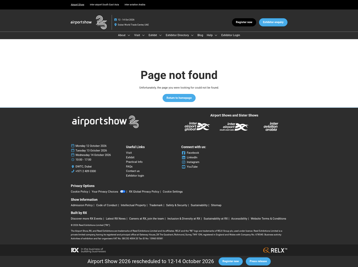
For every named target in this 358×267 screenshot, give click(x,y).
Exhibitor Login (230, 35)
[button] (244, 22)
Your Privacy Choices (105, 191)
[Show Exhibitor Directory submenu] (192, 35)
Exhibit (153, 35)
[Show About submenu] (129, 35)
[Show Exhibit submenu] (160, 35)
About (122, 35)
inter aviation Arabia (135, 4)
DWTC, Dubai (84, 166)
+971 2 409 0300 (86, 171)
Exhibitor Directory (178, 35)
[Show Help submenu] (216, 35)
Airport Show (77, 4)
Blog (200, 35)
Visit (137, 35)
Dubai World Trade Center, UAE (133, 24)
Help (210, 35)
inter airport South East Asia (104, 4)
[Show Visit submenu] (143, 35)
